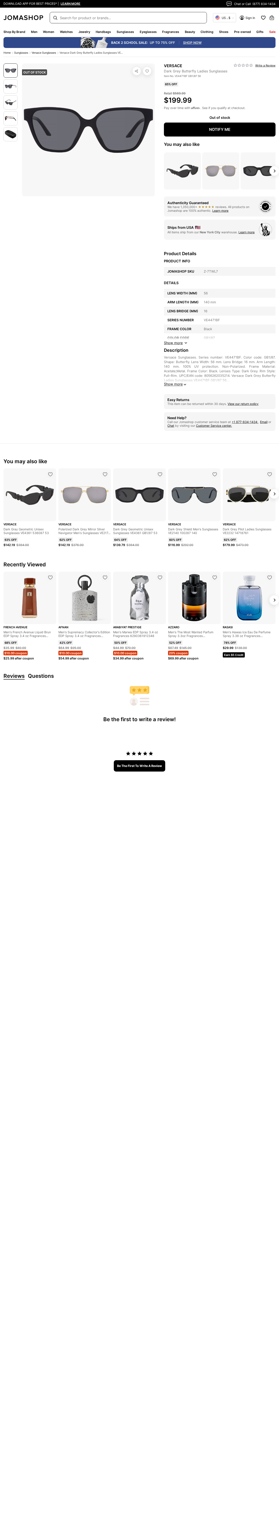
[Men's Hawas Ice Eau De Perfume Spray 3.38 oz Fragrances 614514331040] (269, 577)
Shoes (223, 32)
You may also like (182, 144)
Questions (41, 676)
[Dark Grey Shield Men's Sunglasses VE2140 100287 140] (215, 474)
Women (48, 32)
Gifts (260, 32)
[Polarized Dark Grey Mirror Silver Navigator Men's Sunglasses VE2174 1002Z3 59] (105, 474)
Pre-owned (242, 32)
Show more (173, 384)
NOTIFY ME (219, 129)
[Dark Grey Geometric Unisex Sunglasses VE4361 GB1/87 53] (160, 474)
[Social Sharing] (137, 71)
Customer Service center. (214, 425)
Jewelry (84, 32)
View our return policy (243, 404)
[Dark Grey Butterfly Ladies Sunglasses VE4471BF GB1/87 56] (147, 71)
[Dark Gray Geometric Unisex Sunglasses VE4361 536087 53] (50, 474)
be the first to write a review (139, 766)
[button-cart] (271, 17)
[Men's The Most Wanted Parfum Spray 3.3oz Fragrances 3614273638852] (215, 577)
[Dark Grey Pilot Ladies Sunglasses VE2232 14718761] (269, 474)
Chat (170, 425)
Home (7, 52)
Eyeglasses (148, 32)
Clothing (207, 32)
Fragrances (170, 32)
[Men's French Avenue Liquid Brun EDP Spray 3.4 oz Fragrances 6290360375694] (50, 577)
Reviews (14, 676)
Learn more (220, 210)
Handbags (103, 32)
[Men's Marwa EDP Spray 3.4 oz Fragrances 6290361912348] (160, 577)
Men (34, 32)
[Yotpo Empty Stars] (243, 65)
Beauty (190, 32)
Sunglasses (125, 32)
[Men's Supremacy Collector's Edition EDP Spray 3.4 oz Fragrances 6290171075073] (105, 577)
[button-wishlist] (263, 17)
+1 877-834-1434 (245, 422)
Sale (272, 32)
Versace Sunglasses (44, 52)
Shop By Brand (14, 32)
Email (263, 422)
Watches (66, 32)
